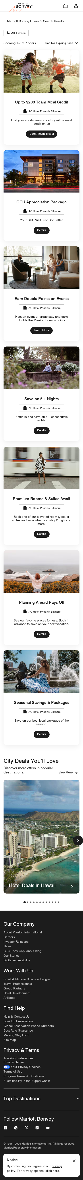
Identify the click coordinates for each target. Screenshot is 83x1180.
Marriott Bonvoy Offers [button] (23, 21)
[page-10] (52, 902)
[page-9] (49, 902)
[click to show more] (78, 840)
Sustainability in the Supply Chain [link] (27, 1081)
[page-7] (43, 902)
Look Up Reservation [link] (18, 1021)
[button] (67, 43)
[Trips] (65, 5)
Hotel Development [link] (17, 993)
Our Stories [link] (11, 955)
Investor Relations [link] (16, 941)
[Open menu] (7, 6)
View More (66, 772)
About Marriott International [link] (23, 932)
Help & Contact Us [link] (16, 1016)
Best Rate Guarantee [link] (18, 1030)
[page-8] (46, 902)
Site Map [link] (10, 1040)
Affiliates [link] (9, 997)
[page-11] (55, 902)
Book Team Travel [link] (41, 133)
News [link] (7, 946)
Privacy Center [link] (14, 1062)
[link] (22, 1067)
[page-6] (40, 902)
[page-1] (24, 902)
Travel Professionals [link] (18, 983)
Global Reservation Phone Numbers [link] (29, 1026)
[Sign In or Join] (75, 5)
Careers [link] (9, 937)
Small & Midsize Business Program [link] (28, 979)
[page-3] (30, 902)
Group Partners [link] (14, 988)
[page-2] (27, 902)
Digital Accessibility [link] (17, 960)
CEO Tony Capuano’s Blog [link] (22, 951)
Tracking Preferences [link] (18, 1058)
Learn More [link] (41, 330)
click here (52, 1170)
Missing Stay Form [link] (16, 1035)
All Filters (18, 33)
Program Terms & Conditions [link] (24, 1076)
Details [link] (41, 230)
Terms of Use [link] (13, 1071)
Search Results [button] (53, 21)
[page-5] (37, 902)
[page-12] (58, 902)
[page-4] (34, 902)
